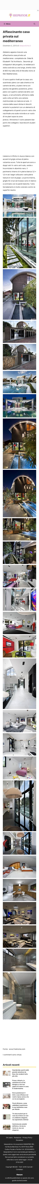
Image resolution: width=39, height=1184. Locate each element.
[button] (34, 24)
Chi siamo (9, 1137)
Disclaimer (19, 1140)
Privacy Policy (27, 1137)
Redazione (17, 1137)
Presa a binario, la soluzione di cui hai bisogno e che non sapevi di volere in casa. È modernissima (20, 1084)
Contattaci (19, 1169)
